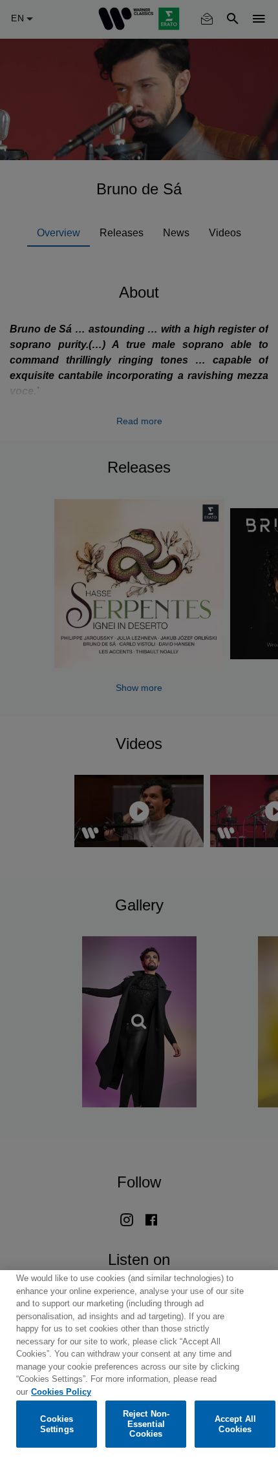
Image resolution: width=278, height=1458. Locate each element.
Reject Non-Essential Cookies (146, 1424)
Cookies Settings (57, 1424)
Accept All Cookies (235, 1424)
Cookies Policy (61, 1392)
